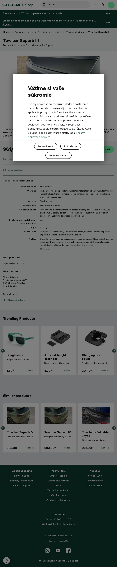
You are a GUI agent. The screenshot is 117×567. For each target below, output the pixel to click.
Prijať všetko (70, 146)
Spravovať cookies (58, 155)
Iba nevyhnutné (45, 146)
